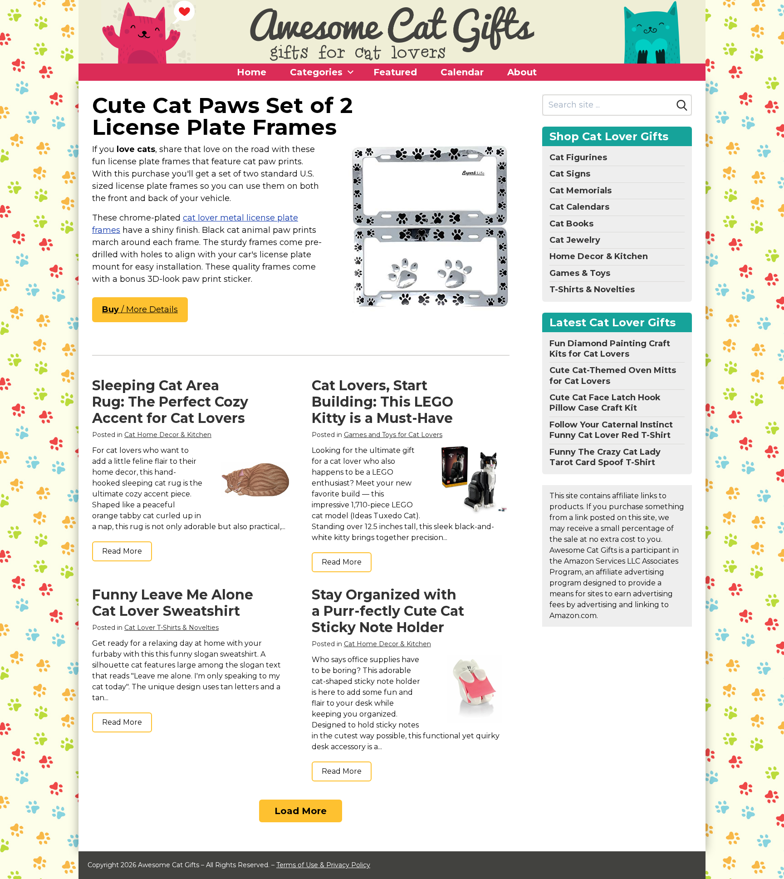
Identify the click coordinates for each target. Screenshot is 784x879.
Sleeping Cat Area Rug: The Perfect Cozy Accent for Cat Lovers (170, 402)
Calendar (462, 72)
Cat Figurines (578, 157)
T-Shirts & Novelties (592, 290)
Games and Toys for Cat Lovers (393, 435)
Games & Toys (579, 273)
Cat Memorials (580, 191)
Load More (300, 810)
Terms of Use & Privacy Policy (323, 865)
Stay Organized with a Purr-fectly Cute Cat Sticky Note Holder (388, 611)
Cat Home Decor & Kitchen (167, 435)
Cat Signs (569, 174)
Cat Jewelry (574, 240)
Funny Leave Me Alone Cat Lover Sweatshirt (172, 602)
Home (251, 72)
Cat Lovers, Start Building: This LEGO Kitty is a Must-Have (382, 402)
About (522, 72)
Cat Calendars (579, 207)
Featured (395, 72)
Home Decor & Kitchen (598, 256)
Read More (122, 551)
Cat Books (571, 224)
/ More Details (140, 309)
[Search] (681, 105)
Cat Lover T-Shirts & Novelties (171, 628)
